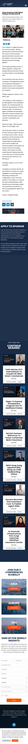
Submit (14, 700)
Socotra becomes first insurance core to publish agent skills (14, 502)
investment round (10, 79)
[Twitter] (6, 44)
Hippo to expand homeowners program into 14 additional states (14, 404)
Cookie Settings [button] (6, 740)
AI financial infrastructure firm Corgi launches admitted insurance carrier (14, 537)
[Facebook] (9, 44)
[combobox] (14, 686)
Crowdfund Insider (12, 195)
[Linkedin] (4, 44)
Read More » (14, 378)
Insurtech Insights (8, 711)
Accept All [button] (15, 740)
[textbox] (11, 687)
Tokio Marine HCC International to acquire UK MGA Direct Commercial (14, 372)
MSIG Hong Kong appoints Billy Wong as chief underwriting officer (14, 469)
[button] (4, 204)
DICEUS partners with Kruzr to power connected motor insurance (14, 436)
